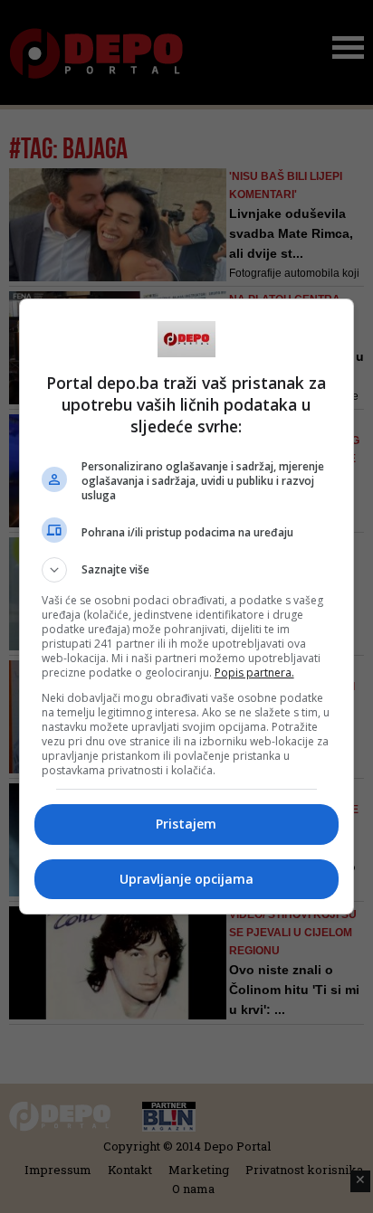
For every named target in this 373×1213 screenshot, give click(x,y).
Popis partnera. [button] (254, 672)
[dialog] (187, 606)
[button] (187, 570)
